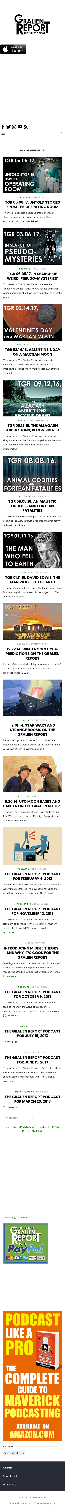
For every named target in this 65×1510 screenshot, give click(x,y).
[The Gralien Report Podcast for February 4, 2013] (32, 846)
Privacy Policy (9, 1484)
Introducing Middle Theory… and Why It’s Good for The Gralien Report (32, 953)
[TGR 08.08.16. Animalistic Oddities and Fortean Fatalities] (32, 474)
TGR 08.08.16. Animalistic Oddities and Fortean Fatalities (32, 506)
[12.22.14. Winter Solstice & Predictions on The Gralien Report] (32, 621)
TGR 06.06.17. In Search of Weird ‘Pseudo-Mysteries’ (32, 276)
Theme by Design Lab (45, 1503)
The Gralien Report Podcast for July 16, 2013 (32, 1033)
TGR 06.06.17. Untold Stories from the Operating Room (32, 204)
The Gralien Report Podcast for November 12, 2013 (32, 911)
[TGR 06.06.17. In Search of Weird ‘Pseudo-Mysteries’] (32, 246)
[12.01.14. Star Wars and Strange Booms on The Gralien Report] (32, 698)
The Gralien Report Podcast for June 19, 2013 (32, 1060)
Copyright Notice (11, 1476)
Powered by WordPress (20, 1503)
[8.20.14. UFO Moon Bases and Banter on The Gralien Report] (32, 774)
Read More (8, 932)
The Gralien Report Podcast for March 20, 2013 (32, 1099)
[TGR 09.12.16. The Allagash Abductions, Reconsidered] (32, 398)
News (23, 943)
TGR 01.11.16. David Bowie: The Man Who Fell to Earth (32, 580)
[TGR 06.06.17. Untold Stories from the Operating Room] (32, 175)
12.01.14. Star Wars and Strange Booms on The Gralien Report (32, 730)
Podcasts (25, 197)
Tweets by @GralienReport (16, 1217)
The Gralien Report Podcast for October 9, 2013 (32, 994)
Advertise (7, 1467)
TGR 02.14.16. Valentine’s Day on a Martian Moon (32, 352)
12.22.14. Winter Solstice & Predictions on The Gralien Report (33, 654)
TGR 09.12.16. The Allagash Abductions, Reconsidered (32, 428)
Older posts (12, 1117)
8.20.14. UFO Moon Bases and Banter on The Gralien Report (32, 803)
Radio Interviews (24, 1092)
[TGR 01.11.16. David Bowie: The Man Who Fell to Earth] (32, 550)
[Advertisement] (32, 90)
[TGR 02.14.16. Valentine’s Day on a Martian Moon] (32, 322)
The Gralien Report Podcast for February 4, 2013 (32, 876)
